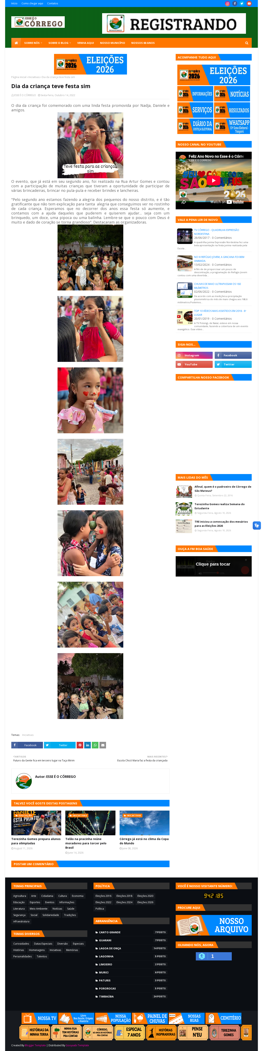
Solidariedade (51, 915)
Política (100, 908)
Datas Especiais (43, 943)
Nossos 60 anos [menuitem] (143, 43)
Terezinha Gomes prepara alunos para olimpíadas (36, 841)
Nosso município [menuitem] (112, 43)
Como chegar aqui (32, 3)
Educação (19, 902)
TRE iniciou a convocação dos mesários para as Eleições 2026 (221, 524)
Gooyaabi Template (77, 1045)
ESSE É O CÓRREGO (25, 95)
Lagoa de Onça (128, 948)
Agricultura (19, 896)
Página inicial (18, 77)
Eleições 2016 (103, 896)
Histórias (18, 950)
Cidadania (47, 896)
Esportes (35, 902)
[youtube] (249, 3)
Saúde (70, 908)
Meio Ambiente (38, 908)
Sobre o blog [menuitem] (58, 43)
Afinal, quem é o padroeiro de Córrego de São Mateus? (223, 489)
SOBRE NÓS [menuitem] (32, 43)
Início (14, 3)
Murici (128, 972)
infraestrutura (21, 921)
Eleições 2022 (103, 902)
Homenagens (37, 950)
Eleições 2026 (145, 902)
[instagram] (227, 3)
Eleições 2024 (124, 902)
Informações (66, 902)
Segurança (19, 915)
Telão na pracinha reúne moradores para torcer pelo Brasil (85, 843)
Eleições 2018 (124, 896)
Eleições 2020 (145, 896)
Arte (33, 896)
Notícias (57, 908)
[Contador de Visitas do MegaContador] (214, 897)
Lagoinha (128, 956)
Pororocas (128, 988)
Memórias (72, 950)
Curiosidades (21, 943)
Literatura (19, 908)
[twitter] (242, 3)
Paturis (128, 980)
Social (34, 915)
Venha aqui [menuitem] (85, 43)
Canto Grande (128, 932)
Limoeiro (128, 964)
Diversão (62, 943)
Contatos (52, 3)
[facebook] (234, 3)
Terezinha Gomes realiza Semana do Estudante (220, 506)
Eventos (49, 902)
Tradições (70, 915)
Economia (77, 896)
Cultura (62, 896)
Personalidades (22, 956)
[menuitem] (16, 43)
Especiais (78, 943)
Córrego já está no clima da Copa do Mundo (144, 841)
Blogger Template (35, 1045)
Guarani (128, 940)
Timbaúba (128, 996)
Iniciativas (34, 77)
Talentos (42, 956)
